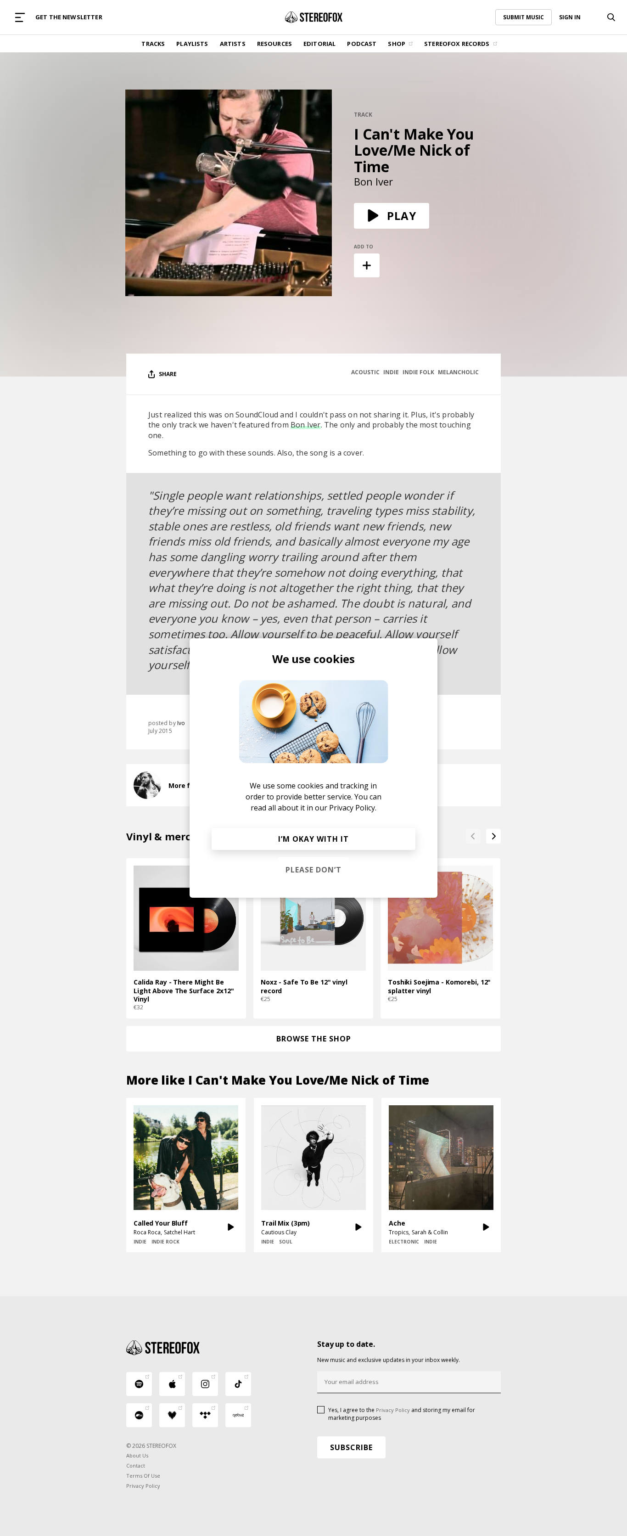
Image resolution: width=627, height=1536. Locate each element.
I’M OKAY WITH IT (313, 839)
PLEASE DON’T (313, 870)
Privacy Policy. (352, 808)
